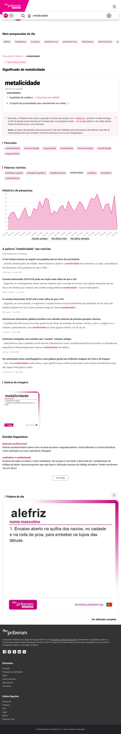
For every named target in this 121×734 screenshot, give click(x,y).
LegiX (4, 712)
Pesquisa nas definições (12, 672)
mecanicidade (31, 148)
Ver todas (60, 478)
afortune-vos (51, 41)
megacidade (49, 148)
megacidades (12, 153)
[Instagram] (9, 653)
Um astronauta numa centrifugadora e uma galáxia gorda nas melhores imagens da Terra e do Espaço (56, 358)
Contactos (6, 701)
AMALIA (80, 118)
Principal (6, 668)
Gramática (6, 686)
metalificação (12, 178)
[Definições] (109, 15)
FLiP (4, 709)
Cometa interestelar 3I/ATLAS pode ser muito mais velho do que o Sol (39, 279)
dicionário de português (63, 640)
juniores (35, 41)
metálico (92, 173)
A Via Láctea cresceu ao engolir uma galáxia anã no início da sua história (40, 259)
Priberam (6, 705)
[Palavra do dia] (114, 495)
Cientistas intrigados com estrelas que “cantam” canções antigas (36, 339)
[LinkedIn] (19, 653)
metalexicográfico (36, 173)
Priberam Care (8, 719)
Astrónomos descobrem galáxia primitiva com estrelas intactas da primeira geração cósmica (51, 319)
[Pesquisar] (23, 15)
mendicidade (104, 148)
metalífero (106, 173)
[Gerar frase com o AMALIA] (68, 103)
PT (5, 15)
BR (11, 15)
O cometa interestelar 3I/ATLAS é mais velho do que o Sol (33, 299)
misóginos (20, 41)
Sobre (4, 676)
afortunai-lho (105, 41)
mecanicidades (85, 148)
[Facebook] (4, 653)
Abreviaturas (7, 683)
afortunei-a (87, 41)
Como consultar (9, 679)
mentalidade (66, 148)
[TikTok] (14, 653)
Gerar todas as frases (16, 62)
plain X (5, 716)
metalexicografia (14, 173)
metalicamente (58, 173)
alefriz (7, 41)
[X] (24, 653)
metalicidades (12, 148)
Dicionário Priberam (12, 56)
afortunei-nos (70, 41)
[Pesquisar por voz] (29, 15)
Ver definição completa (104, 619)
